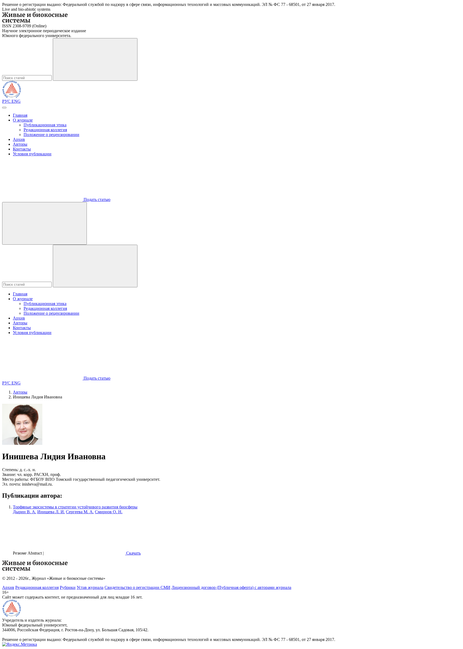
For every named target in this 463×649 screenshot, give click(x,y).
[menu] (4, 107)
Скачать (133, 553)
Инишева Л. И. (51, 511)
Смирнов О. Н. (108, 511)
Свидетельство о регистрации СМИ (137, 587)
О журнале (23, 120)
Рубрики (68, 587)
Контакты (22, 149)
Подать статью (96, 199)
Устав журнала (90, 587)
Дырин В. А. (24, 511)
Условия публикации (32, 154)
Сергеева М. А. (80, 511)
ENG (16, 101)
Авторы (20, 144)
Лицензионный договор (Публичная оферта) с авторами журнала (231, 587)
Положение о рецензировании (51, 134)
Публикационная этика (45, 125)
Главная (20, 115)
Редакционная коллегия (45, 129)
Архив (19, 139)
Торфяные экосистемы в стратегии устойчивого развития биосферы (75, 507)
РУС (7, 101)
